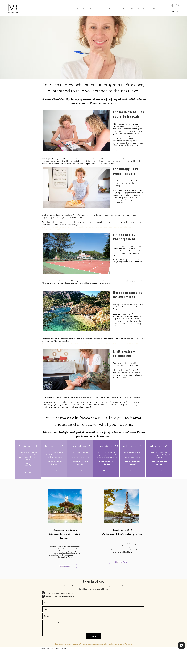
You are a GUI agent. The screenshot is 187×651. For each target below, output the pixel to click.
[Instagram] (177, 5)
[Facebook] (172, 5)
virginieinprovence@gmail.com (62, 593)
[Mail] (43, 592)
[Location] (43, 596)
